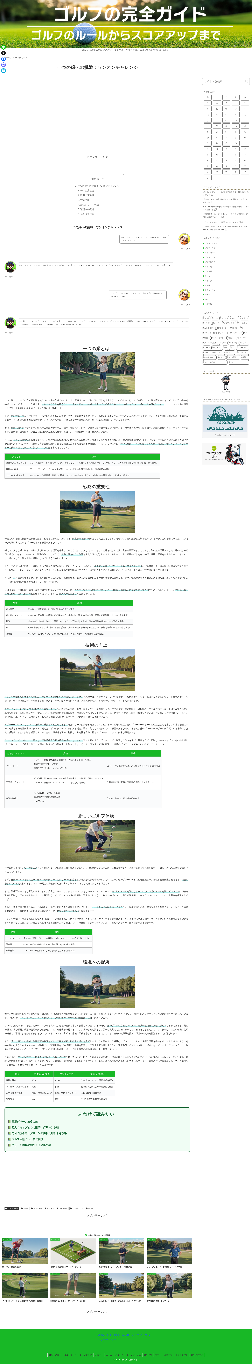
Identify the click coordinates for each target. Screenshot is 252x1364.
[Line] (3, 47)
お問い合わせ (121, 1335)
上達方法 (168, 1355)
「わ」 (26, 1209)
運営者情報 (104, 1335)
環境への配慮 (87, 209)
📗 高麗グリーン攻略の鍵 (23, 1121)
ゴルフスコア (55, 1355)
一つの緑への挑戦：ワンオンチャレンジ (99, 185)
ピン (22, 1261)
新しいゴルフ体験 (89, 204)
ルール (109, 1355)
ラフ (121, 1295)
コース (15, 1261)
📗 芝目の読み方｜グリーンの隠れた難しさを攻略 (37, 1133)
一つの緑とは (87, 190)
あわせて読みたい (89, 214)
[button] (246, 81)
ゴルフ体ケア (197, 1355)
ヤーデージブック (77, 1295)
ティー (103, 1261)
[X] (3, 53)
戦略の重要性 (87, 195)
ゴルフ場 (68, 1295)
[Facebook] (3, 59)
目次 (93, 179)
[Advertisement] (97, 130)
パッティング (78, 1209)
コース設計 (63, 1209)
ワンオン (91, 1209)
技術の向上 (86, 200)
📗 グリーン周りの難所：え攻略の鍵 (29, 1145)
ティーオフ (111, 1261)
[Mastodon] (3, 65)
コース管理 (76, 1261)
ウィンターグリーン (57, 1261)
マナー (158, 1355)
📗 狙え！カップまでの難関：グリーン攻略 (33, 1127)
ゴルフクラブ (86, 1355)
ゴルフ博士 (226, 392)
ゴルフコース (13, 1209)
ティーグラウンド (121, 1261)
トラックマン (182, 1355)
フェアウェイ (160, 1295)
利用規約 (137, 1335)
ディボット (113, 1295)
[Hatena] (3, 71)
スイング (119, 1355)
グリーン (50, 1209)
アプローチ (37, 1209)
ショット (99, 1355)
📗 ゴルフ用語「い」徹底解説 (25, 1139)
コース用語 (160, 1261)
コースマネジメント (57, 1295)
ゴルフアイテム (134, 1355)
